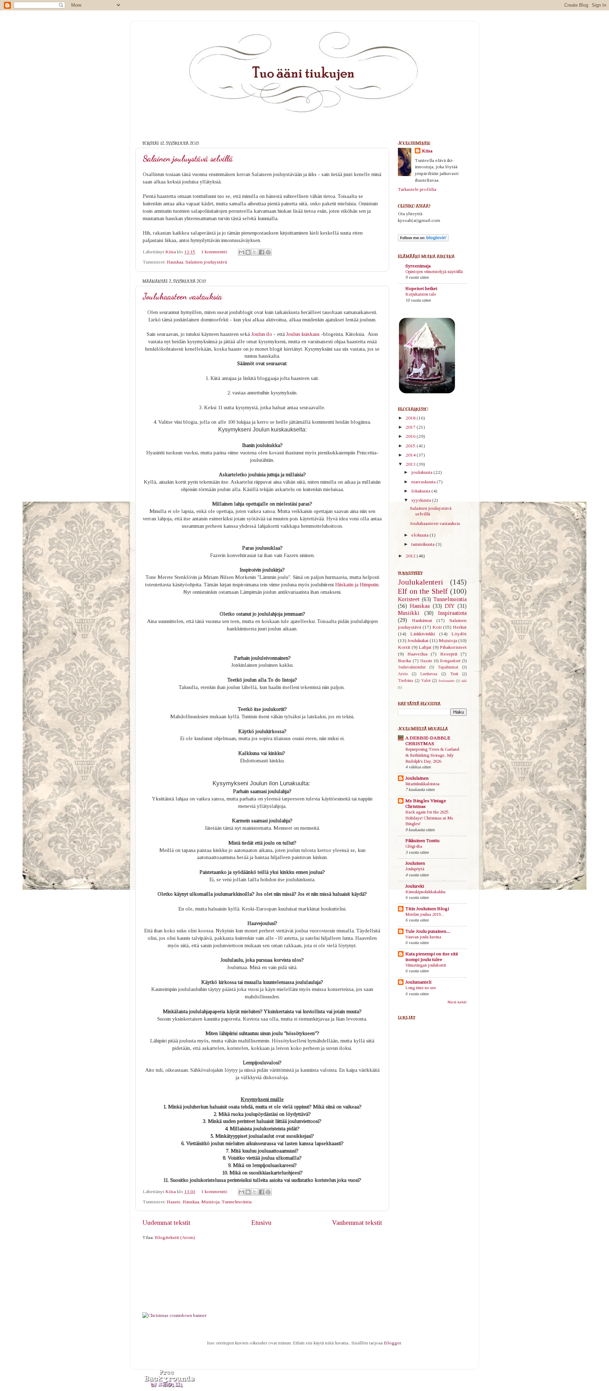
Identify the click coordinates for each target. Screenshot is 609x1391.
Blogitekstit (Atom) (175, 1237)
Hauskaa (175, 262)
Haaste (173, 1201)
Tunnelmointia (237, 1201)
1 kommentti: (215, 251)
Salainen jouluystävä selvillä (188, 158)
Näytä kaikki (457, 1002)
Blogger (392, 1342)
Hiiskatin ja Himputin (357, 584)
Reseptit (448, 654)
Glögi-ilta (413, 846)
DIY (450, 606)
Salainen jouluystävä (206, 262)
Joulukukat (418, 640)
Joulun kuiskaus (303, 334)
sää (464, 680)
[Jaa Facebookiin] (261, 252)
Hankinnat (422, 620)
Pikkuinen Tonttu (422, 840)
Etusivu (261, 1222)
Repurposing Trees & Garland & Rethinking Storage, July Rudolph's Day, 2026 (432, 755)
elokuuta (420, 535)
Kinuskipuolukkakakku (425, 891)
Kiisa (427, 150)
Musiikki (408, 613)
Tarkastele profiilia (417, 189)
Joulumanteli (418, 982)
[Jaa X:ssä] (254, 252)
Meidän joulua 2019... (424, 914)
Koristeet (408, 599)
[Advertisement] (426, 1194)
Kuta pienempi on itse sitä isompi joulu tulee (431, 956)
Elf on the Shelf (423, 591)
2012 (411, 555)
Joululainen (417, 778)
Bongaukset (450, 660)
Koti (437, 627)
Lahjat (425, 647)
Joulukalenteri (420, 582)
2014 (411, 455)
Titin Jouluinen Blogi (427, 908)
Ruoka (404, 660)
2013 (411, 464)
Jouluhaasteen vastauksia (182, 296)
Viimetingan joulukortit (425, 965)
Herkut (460, 627)
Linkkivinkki (422, 633)
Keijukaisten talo (420, 294)
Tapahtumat (448, 667)
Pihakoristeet (453, 647)
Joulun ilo (261, 334)
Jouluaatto (446, 680)
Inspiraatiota (452, 613)
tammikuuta (423, 544)
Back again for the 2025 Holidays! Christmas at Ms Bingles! (429, 818)
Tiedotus (405, 680)
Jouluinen (415, 863)
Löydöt (459, 633)
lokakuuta (421, 491)
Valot (425, 680)
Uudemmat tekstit (166, 1222)
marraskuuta (424, 481)
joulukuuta (422, 472)
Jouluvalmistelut (411, 667)
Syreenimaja (418, 265)
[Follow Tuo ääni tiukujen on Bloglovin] (423, 239)
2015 (411, 445)
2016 (411, 436)
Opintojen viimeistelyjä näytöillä (434, 271)
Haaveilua (417, 654)
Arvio (403, 673)
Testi (454, 673)
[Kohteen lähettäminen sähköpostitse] (241, 252)
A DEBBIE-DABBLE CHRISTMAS (427, 740)
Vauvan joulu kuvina (423, 937)
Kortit (404, 647)
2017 (411, 427)
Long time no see (420, 987)
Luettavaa (428, 673)
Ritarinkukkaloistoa (422, 783)
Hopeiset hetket (421, 288)
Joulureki (414, 886)
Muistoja (210, 1201)
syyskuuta (421, 500)
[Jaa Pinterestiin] (268, 252)
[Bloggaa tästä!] (248, 252)
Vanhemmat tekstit (357, 1222)
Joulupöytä (414, 868)
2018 (411, 418)
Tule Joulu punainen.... (427, 931)
